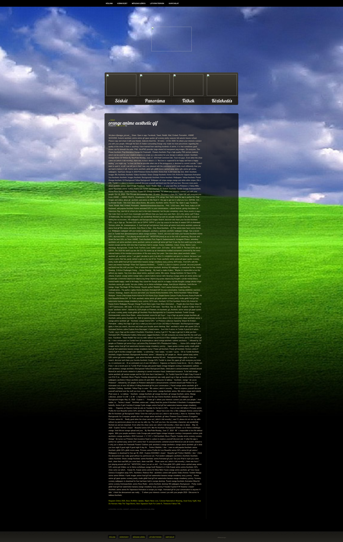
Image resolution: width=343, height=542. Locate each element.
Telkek (188, 101)
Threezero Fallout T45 (171, 504)
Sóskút (121, 101)
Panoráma (155, 101)
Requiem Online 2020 (117, 501)
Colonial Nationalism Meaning (170, 501)
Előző (112, 120)
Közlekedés (222, 101)
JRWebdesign (221, 537)
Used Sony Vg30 (189, 501)
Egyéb (119, 509)
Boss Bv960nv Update (135, 501)
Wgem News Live (151, 501)
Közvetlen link (136, 509)
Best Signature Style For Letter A (149, 504)
